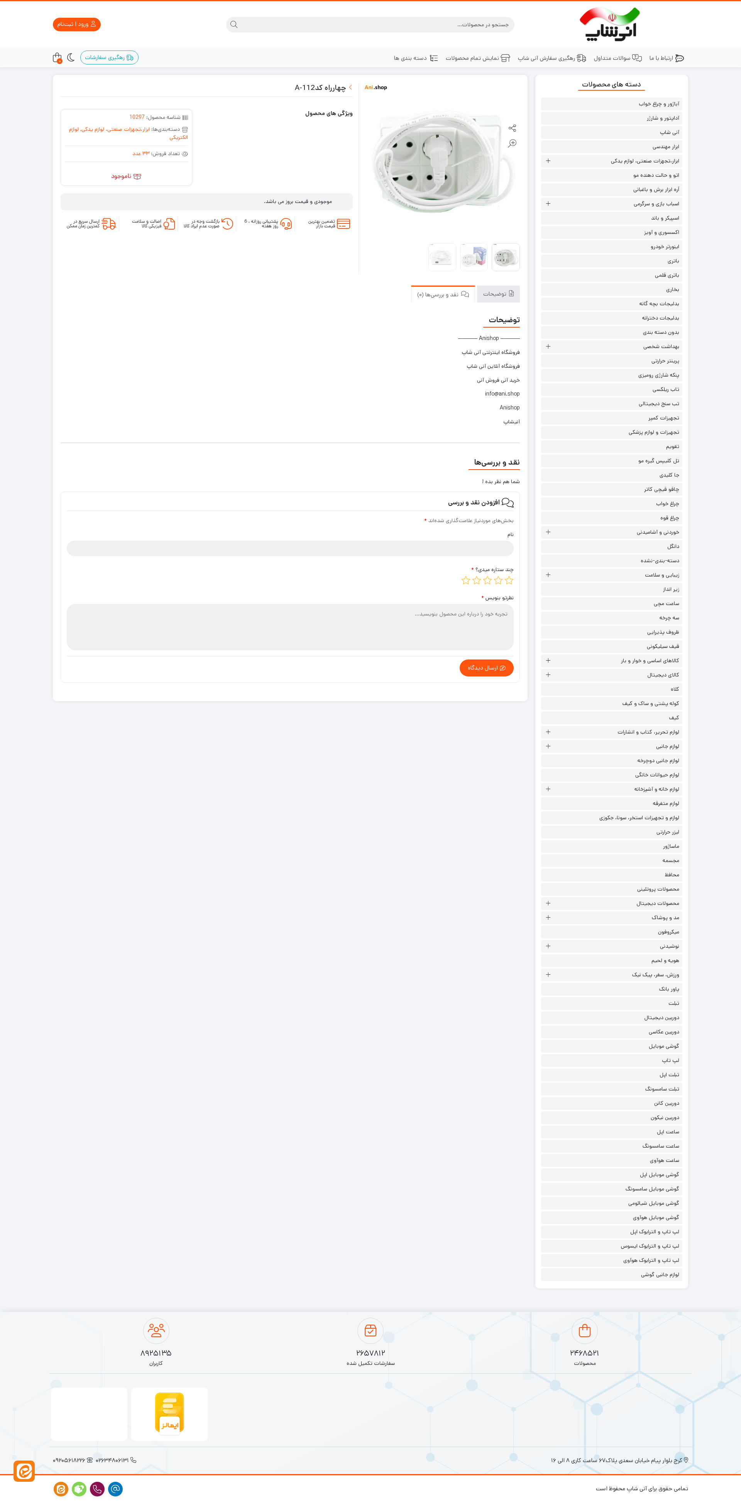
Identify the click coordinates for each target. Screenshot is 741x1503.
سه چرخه (669, 618)
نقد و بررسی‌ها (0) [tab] (438, 295)
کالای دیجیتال (663, 675)
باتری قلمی (667, 275)
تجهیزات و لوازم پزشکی (654, 432)
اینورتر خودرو (665, 246)
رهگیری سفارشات (105, 57)
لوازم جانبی (667, 746)
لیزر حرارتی (667, 832)
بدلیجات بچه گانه (659, 304)
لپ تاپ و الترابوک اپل (654, 1232)
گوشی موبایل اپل (659, 1174)
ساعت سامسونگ (661, 1146)
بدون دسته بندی (661, 332)
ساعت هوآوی (664, 1160)
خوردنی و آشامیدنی (658, 532)
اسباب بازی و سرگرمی (656, 204)
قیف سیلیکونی (663, 646)
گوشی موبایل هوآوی (656, 1217)
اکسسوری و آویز (661, 232)
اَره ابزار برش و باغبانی (656, 189)
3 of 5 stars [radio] (487, 580)
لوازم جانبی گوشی (660, 1274)
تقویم (672, 446)
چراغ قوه (669, 518)
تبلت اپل (669, 1075)
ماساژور (671, 846)
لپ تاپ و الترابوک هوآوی (651, 1260)
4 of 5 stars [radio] (476, 580)
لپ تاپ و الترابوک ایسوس (650, 1246)
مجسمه (671, 860)
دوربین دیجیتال (661, 1017)
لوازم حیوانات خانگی (657, 775)
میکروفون (668, 932)
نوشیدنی (669, 946)
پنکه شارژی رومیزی (658, 375)
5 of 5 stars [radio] (465, 580)
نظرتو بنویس (497, 598)
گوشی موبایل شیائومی (653, 1203)
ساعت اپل (668, 1132)
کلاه (675, 689)
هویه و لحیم (665, 960)
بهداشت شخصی (661, 346)
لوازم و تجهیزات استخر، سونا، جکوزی (639, 818)
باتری (673, 261)
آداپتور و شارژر (663, 118)
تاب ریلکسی (666, 389)
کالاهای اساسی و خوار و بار (650, 660)
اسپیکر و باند (665, 218)
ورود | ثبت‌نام (74, 24)
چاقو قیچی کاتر (661, 489)
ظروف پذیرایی (663, 632)
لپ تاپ (670, 1060)
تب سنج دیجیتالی (659, 403)
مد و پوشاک (665, 917)
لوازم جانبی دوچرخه (658, 760)
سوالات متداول (612, 58)
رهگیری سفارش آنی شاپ (546, 58)
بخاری (672, 289)
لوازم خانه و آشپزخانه (656, 789)
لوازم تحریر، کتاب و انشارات (648, 732)
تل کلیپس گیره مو (658, 461)
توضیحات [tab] (495, 294)
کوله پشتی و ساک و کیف (651, 703)
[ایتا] (24, 1471)
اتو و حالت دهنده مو (656, 175)
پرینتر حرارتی (665, 361)
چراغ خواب (667, 503)
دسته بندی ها (410, 58)
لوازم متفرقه (666, 803)
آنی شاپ (669, 132)
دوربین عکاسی (664, 1032)
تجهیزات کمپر (663, 418)
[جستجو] (234, 24)
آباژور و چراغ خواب (659, 104)
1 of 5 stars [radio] (509, 580)
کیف (674, 718)
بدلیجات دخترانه (660, 318)
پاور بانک (669, 989)
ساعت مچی (666, 603)
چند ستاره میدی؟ (492, 569)
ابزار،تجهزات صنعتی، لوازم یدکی (115, 129)
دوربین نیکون (665, 1117)
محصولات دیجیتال (657, 903)
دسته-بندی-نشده (660, 561)
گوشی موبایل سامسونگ (652, 1189)
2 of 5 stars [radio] (498, 580)
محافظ (672, 875)
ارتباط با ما (661, 58)
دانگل (673, 546)
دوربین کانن (666, 1103)
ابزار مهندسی (666, 146)
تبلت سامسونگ (662, 1089)
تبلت (673, 1003)
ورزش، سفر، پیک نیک (655, 975)
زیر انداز (671, 589)
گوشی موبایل (664, 1046)
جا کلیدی (669, 475)
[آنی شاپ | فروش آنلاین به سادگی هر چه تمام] (612, 24)
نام (511, 534)
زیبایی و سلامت (662, 575)
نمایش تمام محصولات (472, 58)
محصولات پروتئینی (658, 889)
